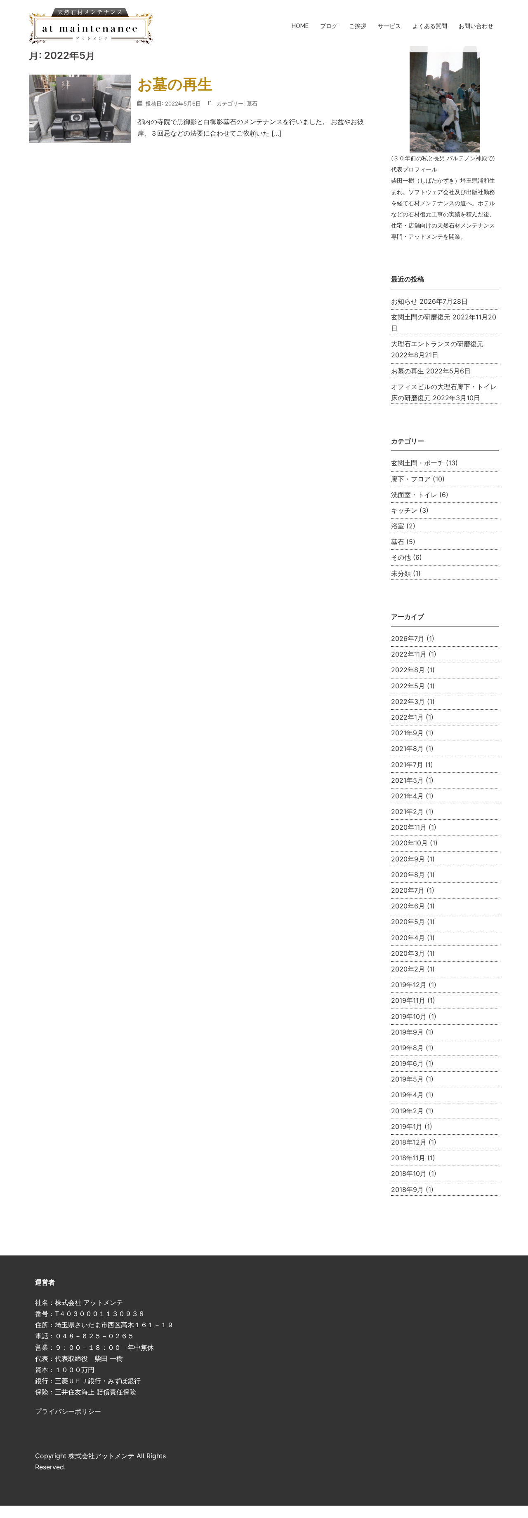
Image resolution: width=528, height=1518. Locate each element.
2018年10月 (409, 1173)
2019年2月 (407, 1111)
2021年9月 (407, 733)
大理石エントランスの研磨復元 (437, 344)
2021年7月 (407, 764)
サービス (389, 26)
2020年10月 (409, 843)
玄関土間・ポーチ (417, 463)
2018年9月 (407, 1189)
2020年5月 (408, 921)
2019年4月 (407, 1095)
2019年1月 (406, 1126)
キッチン (404, 510)
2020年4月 (408, 938)
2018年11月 (408, 1158)
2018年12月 (409, 1142)
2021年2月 (407, 811)
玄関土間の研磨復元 (420, 317)
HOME (300, 26)
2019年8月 (407, 1048)
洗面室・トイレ (414, 494)
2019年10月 (409, 1016)
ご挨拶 (357, 26)
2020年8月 (408, 874)
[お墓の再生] (80, 108)
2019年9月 (407, 1032)
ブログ (328, 26)
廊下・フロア (411, 479)
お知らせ (404, 301)
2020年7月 (407, 890)
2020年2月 (408, 969)
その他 (401, 557)
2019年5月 (407, 1079)
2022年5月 (408, 686)
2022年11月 (409, 654)
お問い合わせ (476, 26)
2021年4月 (407, 796)
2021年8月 (407, 748)
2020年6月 (408, 906)
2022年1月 (407, 717)
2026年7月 (407, 638)
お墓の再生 (174, 84)
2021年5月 (407, 780)
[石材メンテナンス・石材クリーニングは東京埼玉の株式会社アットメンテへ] (91, 25)
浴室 (397, 526)
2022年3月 (408, 701)
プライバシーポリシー (68, 1411)
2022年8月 (408, 670)
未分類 (401, 573)
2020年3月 (408, 953)
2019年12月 (409, 985)
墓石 (252, 103)
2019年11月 (408, 1000)
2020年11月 (409, 827)
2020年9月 (408, 859)
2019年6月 (407, 1063)
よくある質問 (429, 26)
